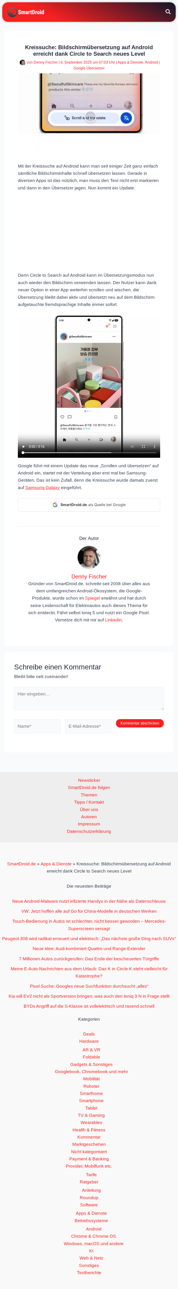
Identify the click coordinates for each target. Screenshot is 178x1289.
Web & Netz (91, 1258)
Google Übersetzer (89, 68)
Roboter (91, 1086)
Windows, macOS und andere (94, 1243)
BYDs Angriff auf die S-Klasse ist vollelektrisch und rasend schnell (89, 1006)
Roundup (89, 1197)
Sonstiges (89, 1265)
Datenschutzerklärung (89, 831)
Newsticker (89, 780)
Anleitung (91, 1190)
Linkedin (113, 619)
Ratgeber (89, 1181)
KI (91, 1250)
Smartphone (91, 1100)
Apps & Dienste (130, 62)
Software (89, 1204)
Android (151, 62)
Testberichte (89, 1272)
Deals (89, 1034)
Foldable (91, 1057)
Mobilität (91, 1078)
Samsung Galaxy (42, 487)
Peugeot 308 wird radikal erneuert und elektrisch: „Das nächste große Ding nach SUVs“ (89, 938)
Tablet (91, 1108)
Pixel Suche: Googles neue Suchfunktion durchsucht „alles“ (89, 986)
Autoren (89, 816)
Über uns (89, 809)
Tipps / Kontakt (89, 802)
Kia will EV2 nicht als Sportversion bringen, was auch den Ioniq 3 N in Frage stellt (89, 996)
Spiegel (92, 598)
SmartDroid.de (21, 863)
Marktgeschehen (89, 1144)
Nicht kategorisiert (89, 1151)
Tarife (91, 1174)
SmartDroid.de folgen (89, 787)
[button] (168, 12)
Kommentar (89, 1137)
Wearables (91, 1122)
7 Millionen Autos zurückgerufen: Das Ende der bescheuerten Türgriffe (89, 958)
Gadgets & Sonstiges (91, 1064)
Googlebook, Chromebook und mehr (91, 1071)
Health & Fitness (89, 1129)
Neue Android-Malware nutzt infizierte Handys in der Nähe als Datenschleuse (89, 901)
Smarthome (91, 1093)
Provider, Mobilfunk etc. (89, 1166)
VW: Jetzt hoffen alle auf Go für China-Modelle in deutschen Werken (89, 911)
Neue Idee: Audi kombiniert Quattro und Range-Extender (89, 948)
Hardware (89, 1041)
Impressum (89, 823)
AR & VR (91, 1049)
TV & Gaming (91, 1115)
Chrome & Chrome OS (93, 1236)
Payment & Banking (89, 1158)
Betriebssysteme (91, 1220)
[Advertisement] (89, 230)
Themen (89, 794)
